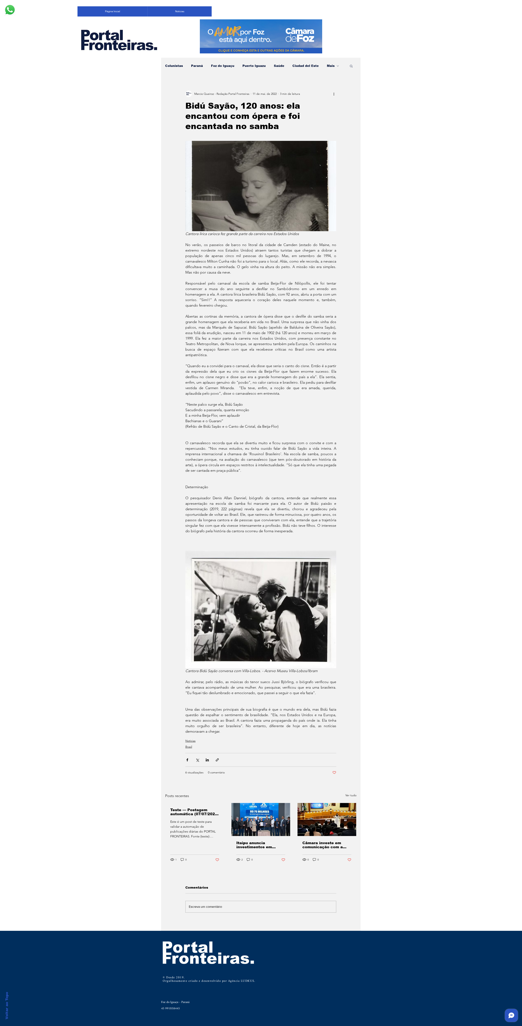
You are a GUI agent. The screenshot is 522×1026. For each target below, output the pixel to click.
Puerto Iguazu (254, 65)
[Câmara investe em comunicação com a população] (326, 819)
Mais (331, 65)
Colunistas (174, 65)
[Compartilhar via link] (217, 760)
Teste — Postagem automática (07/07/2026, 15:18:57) (194, 812)
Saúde (279, 65)
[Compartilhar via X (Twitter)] (197, 760)
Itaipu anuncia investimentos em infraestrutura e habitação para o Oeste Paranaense (259, 845)
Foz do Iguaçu (222, 65)
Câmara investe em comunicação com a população (322, 845)
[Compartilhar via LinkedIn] (207, 760)
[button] (351, 65)
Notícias (190, 741)
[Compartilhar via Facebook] (187, 760)
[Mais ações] (333, 93)
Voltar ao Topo (7, 1005)
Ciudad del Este (305, 65)
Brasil (188, 747)
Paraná (197, 65)
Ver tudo (350, 795)
